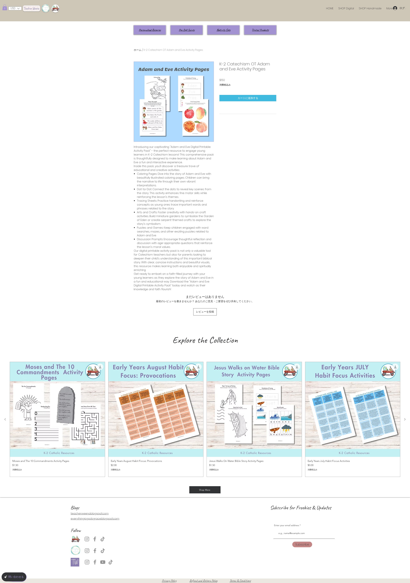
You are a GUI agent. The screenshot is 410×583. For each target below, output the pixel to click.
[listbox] (15, 8)
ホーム (137, 50)
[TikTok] (102, 539)
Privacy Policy (169, 581)
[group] (205, 419)
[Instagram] (87, 539)
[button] (4, 7)
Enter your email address (286, 525)
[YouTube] (103, 562)
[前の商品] (5, 419)
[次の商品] (405, 419)
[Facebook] (95, 539)
